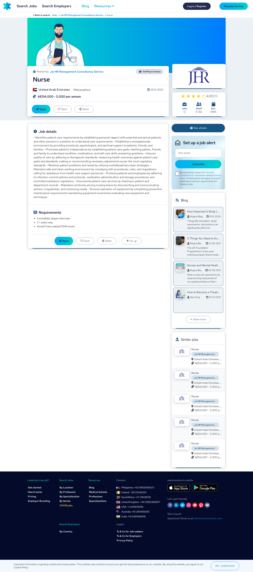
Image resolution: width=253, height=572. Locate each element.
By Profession (68, 492)
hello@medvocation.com (208, 518)
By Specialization (69, 496)
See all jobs (200, 128)
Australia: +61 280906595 (135, 511)
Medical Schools (98, 492)
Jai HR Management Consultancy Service (81, 15)
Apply (42, 109)
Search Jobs (27, 6)
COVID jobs (66, 505)
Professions (96, 496)
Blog (85, 6)
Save (64, 109)
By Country (66, 531)
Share (85, 109)
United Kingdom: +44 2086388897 (141, 502)
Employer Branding (39, 501)
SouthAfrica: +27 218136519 (136, 497)
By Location (66, 487)
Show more (199, 319)
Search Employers (56, 6)
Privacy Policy (125, 540)
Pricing (32, 496)
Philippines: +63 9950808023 (138, 487)
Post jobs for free (234, 6)
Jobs (54, 15)
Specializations (97, 501)
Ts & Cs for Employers (129, 536)
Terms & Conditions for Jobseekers (197, 174)
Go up (133, 241)
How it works (35, 492)
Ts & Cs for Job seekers (130, 531)
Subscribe (198, 164)
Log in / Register (196, 6)
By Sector (65, 501)
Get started (34, 487)
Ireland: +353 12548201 (134, 492)
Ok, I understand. (225, 566)
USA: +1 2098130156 (132, 506)
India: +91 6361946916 (134, 516)
